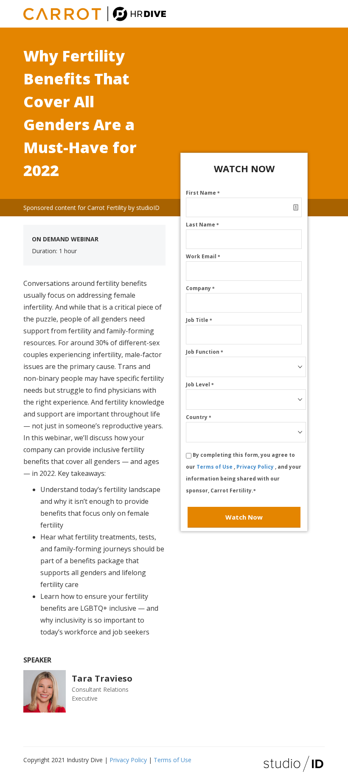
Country (198, 417)
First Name (203, 192)
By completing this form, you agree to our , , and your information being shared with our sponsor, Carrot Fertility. (243, 472)
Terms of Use (215, 466)
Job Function (204, 351)
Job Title (199, 320)
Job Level (200, 384)
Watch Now (244, 517)
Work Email (203, 256)
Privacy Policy (255, 466)
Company (200, 288)
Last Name (202, 224)
